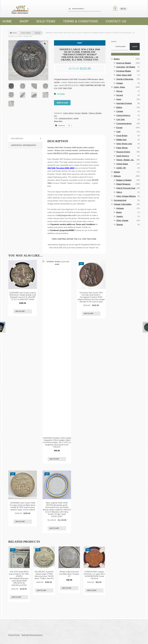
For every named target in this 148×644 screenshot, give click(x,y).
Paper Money (122, 148)
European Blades (123, 71)
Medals (85, 113)
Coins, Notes (26, 33)
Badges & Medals (123, 180)
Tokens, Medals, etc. (125, 160)
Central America (123, 115)
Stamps (119, 224)
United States (122, 164)
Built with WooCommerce (32, 635)
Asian (118, 99)
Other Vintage (122, 220)
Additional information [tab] (23, 145)
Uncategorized (120, 200)
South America (122, 156)
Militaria (117, 176)
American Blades (123, 63)
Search (113, 41)
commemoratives (66, 118)
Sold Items (45, 21)
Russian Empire (123, 152)
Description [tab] (17, 138)
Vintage (119, 83)
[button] (45, 44)
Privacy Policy (14, 635)
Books (119, 212)
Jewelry (119, 216)
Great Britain (121, 136)
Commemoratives (124, 123)
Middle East (121, 140)
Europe (37, 33)
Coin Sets (120, 119)
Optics (119, 192)
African (119, 91)
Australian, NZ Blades (125, 67)
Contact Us (116, 21)
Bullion (119, 107)
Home (14, 33)
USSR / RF (121, 168)
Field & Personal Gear (125, 188)
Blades (117, 59)
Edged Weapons (123, 184)
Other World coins (124, 144)
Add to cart (62, 103)
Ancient (119, 95)
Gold (118, 132)
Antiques (120, 208)
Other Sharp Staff (123, 75)
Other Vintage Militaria (126, 196)
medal (76, 118)
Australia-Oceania (124, 103)
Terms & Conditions (80, 21)
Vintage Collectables (122, 204)
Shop (24, 21)
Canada (119, 111)
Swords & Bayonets (124, 79)
